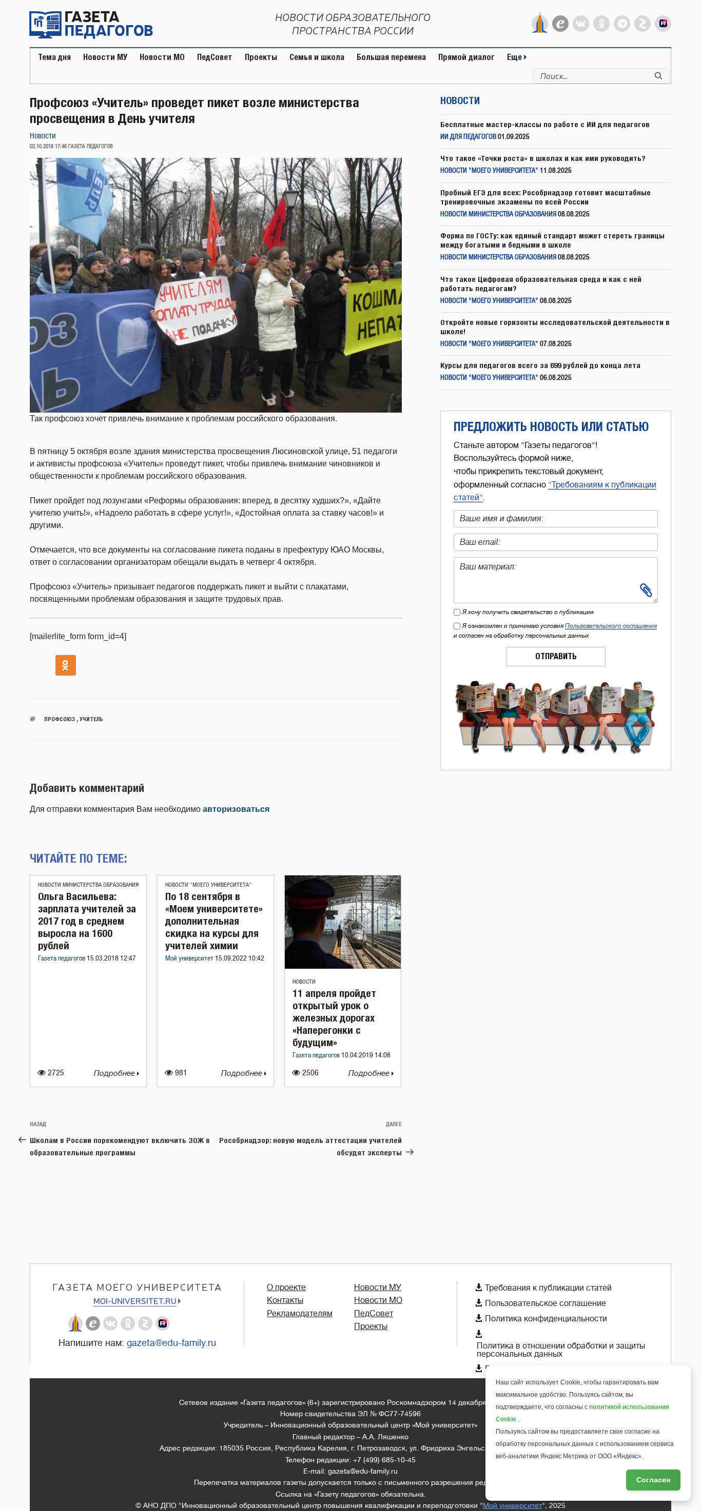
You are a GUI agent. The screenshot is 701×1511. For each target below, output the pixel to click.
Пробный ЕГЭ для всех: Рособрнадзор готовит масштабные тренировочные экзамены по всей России (545, 197)
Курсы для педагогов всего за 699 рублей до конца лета (540, 365)
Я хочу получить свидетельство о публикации (528, 612)
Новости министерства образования (88, 885)
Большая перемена (391, 57)
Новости (43, 136)
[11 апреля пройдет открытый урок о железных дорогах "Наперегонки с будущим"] (343, 966)
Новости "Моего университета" (208, 885)
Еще (515, 57)
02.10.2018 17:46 (48, 146)
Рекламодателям (300, 1313)
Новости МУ (105, 57)
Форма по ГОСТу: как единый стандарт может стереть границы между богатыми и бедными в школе (552, 240)
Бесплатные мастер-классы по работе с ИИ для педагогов (545, 124)
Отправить (556, 656)
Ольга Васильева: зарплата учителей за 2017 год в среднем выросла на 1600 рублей (87, 920)
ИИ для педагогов (468, 137)
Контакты (285, 1300)
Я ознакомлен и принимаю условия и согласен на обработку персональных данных (555, 630)
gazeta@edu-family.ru (171, 1343)
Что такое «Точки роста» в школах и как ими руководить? (543, 158)
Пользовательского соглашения (611, 625)
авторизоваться (236, 809)
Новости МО (162, 57)
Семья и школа (316, 57)
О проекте (286, 1287)
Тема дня (54, 57)
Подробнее (115, 1073)
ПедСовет (214, 57)
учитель (91, 719)
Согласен (653, 1480)
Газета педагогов (62, 958)
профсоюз (59, 719)
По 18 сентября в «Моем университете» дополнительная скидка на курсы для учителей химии (214, 920)
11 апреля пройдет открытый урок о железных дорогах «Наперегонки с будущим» (334, 1017)
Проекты (261, 57)
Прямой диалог (466, 57)
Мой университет (190, 958)
